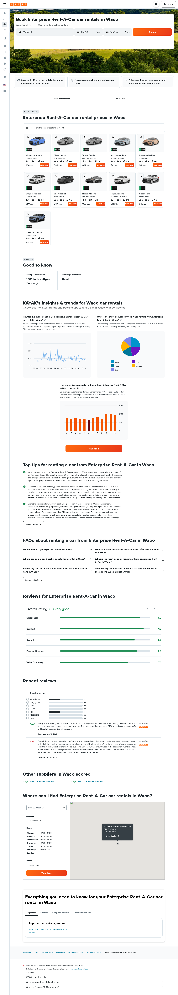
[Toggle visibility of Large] (115, 365)
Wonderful (35, 699)
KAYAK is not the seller (36, 977)
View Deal (44, 165)
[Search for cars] (4, 24)
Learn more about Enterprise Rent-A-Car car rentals (48, 930)
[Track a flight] (4, 69)
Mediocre (34, 715)
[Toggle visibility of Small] (115, 362)
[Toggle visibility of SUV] (114, 369)
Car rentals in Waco (93, 953)
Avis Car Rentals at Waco (38, 781)
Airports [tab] (44, 912)
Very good (35, 702)
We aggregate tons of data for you (42, 982)
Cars (36, 953)
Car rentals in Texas (75, 953)
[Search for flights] (4, 13)
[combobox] (24, 25)
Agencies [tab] (31, 912)
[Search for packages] (4, 30)
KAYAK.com (27, 953)
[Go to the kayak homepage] (18, 4)
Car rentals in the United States (53, 953)
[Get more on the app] (4, 38)
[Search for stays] (4, 18)
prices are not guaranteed (78, 969)
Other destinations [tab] (82, 912)
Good (32, 705)
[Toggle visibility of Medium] (137, 365)
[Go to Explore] (4, 63)
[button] (5, 4)
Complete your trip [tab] (60, 912)
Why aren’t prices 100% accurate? (42, 987)
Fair (31, 711)
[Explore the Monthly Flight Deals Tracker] (4, 57)
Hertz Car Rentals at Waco (86, 781)
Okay (32, 708)
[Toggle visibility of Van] (135, 362)
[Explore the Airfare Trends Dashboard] (4, 52)
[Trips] (4, 77)
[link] (93, 448)
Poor (32, 718)
